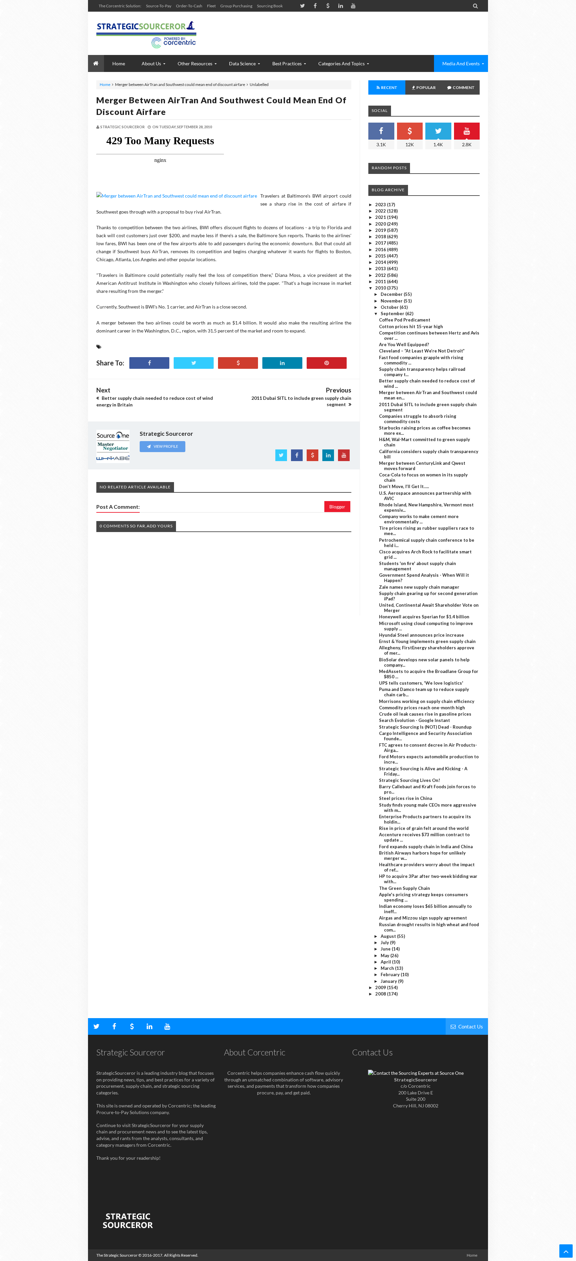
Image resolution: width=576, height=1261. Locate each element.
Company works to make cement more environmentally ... (419, 519)
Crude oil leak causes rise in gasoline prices (425, 714)
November (392, 301)
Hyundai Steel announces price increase (421, 635)
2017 (381, 243)
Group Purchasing (236, 5)
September (393, 313)
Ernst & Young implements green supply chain (427, 641)
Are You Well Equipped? (404, 344)
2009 (381, 987)
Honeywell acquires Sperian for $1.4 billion (424, 616)
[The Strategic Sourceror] (146, 33)
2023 (381, 204)
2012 (381, 275)
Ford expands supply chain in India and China (426, 846)
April (386, 961)
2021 (381, 217)
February (391, 974)
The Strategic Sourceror (117, 1255)
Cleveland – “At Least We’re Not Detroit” (422, 350)
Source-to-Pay (158, 5)
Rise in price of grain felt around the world (424, 828)
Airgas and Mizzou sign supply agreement (423, 918)
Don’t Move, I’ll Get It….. (404, 486)
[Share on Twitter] (194, 363)
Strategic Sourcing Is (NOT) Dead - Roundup (425, 727)
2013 (381, 268)
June (386, 948)
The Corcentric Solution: (120, 5)
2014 (381, 262)
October (390, 307)
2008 (381, 993)
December (392, 294)
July (385, 942)
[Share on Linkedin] (282, 363)
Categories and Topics (341, 63)
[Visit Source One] (238, 363)
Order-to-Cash (189, 5)
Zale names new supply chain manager (419, 587)
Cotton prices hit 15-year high (411, 326)
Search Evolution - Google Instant (414, 720)
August (389, 936)
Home (105, 84)
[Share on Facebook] (149, 363)
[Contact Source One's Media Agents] (416, 1073)
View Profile (165, 446)
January (389, 981)
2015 (381, 256)
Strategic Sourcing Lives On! (409, 780)
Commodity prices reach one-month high (422, 707)
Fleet (211, 5)
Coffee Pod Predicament (404, 319)
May (385, 955)
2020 (381, 224)
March (388, 968)
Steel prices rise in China (405, 798)
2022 (381, 211)
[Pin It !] (327, 363)
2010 (381, 288)
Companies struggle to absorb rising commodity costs (417, 418)
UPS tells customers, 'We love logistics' (421, 683)
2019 (381, 230)
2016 (381, 249)
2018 (381, 236)
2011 (381, 281)
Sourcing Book (270, 5)
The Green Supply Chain (404, 888)
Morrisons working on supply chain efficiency (426, 701)
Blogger (337, 506)
